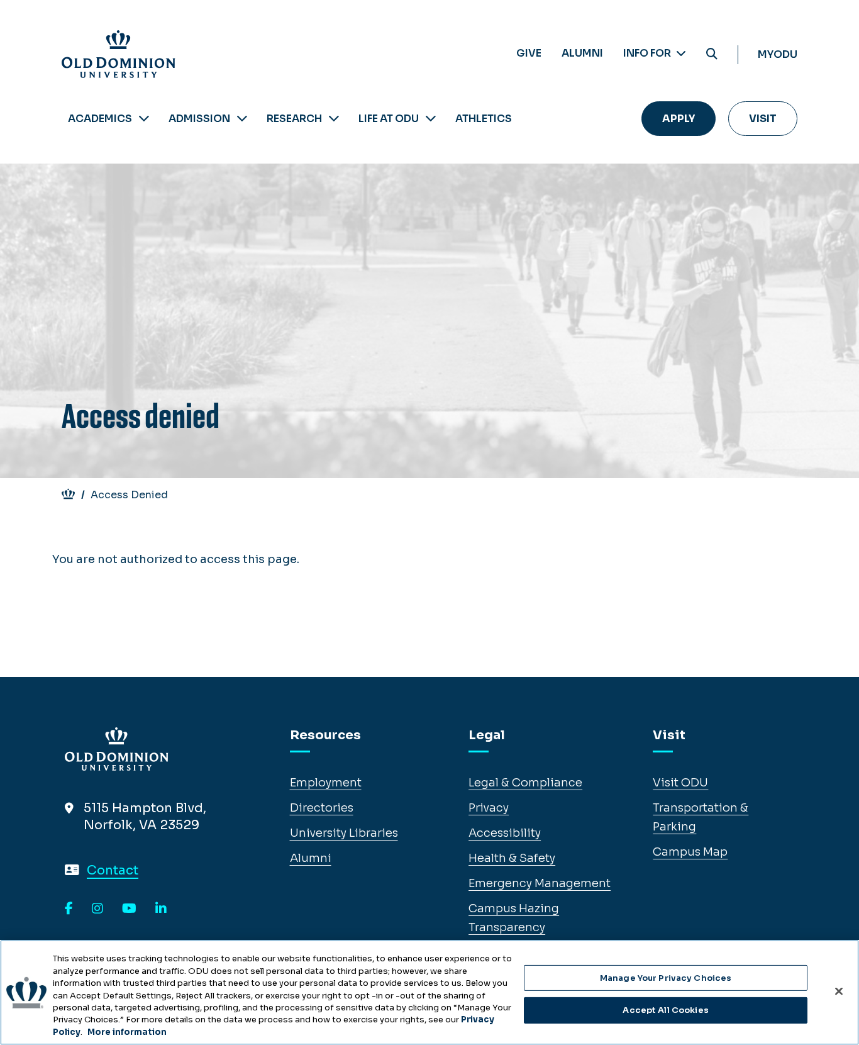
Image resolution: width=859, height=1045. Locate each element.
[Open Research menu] (334, 118)
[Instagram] (97, 909)
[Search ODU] (712, 54)
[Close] (839, 991)
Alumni (582, 53)
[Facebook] (69, 909)
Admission (199, 118)
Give (528, 53)
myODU (777, 54)
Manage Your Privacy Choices (666, 978)
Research (294, 118)
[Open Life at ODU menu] (430, 118)
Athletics (483, 118)
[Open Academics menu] (144, 118)
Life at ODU (388, 118)
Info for (648, 53)
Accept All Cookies (665, 1010)
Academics (100, 118)
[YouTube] (129, 909)
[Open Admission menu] (242, 118)
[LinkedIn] (161, 909)
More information (127, 1032)
